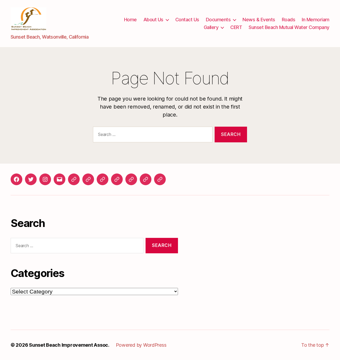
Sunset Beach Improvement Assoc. (69, 345)
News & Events (259, 19)
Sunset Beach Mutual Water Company (289, 27)
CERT (236, 27)
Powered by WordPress (141, 345)
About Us (153, 19)
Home (130, 19)
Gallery (211, 27)
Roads (288, 19)
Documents (218, 19)
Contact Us (187, 19)
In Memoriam (315, 19)
